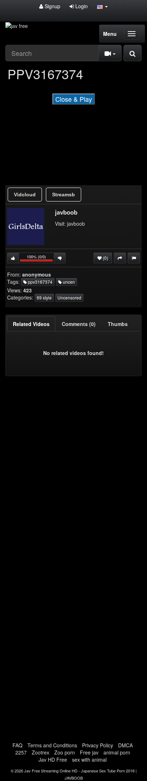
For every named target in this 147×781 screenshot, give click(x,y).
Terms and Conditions (52, 745)
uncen (68, 282)
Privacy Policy (97, 745)
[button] (102, 6)
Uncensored (69, 297)
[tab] (31, 323)
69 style (44, 297)
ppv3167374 (39, 282)
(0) (105, 258)
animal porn (116, 752)
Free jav (89, 752)
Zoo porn (64, 752)
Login (81, 6)
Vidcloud (25, 194)
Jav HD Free (53, 759)
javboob (76, 223)
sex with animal (89, 759)
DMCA (125, 745)
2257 (21, 752)
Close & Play (73, 99)
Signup (51, 6)
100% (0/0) (40, 258)
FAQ (17, 745)
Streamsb (63, 194)
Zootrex (40, 752)
